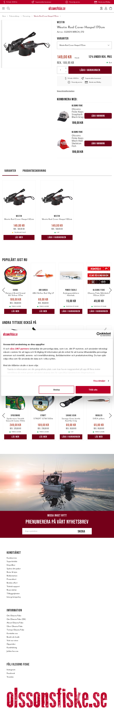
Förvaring (26, 16)
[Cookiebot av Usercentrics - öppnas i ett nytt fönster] (98, 334)
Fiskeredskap (14, 16)
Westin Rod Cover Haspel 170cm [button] (72, 45)
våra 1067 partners (19, 349)
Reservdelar (12, 590)
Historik (77, 58)
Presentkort (11, 579)
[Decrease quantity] (66, 72)
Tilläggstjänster (13, 593)
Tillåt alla (93, 389)
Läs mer (19, 237)
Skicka (81, 531)
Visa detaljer (99, 381)
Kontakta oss (12, 633)
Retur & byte (12, 572)
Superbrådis (12, 561)
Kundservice (12, 558)
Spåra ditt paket (14, 568)
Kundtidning (12, 647)
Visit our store (12, 640)
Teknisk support (13, 586)
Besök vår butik (13, 637)
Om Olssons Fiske (14, 615)
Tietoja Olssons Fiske (15, 630)
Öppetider (11, 644)
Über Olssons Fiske (15, 626)
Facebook (11, 673)
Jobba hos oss (12, 651)
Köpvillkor (11, 565)
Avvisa (56, 389)
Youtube (10, 677)
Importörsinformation (65, 91)
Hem (4, 16)
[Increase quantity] (66, 68)
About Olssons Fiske (15, 623)
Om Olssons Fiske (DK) (16, 619)
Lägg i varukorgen (90, 70)
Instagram (11, 669)
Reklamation (12, 576)
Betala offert (12, 583)
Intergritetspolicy (14, 597)
